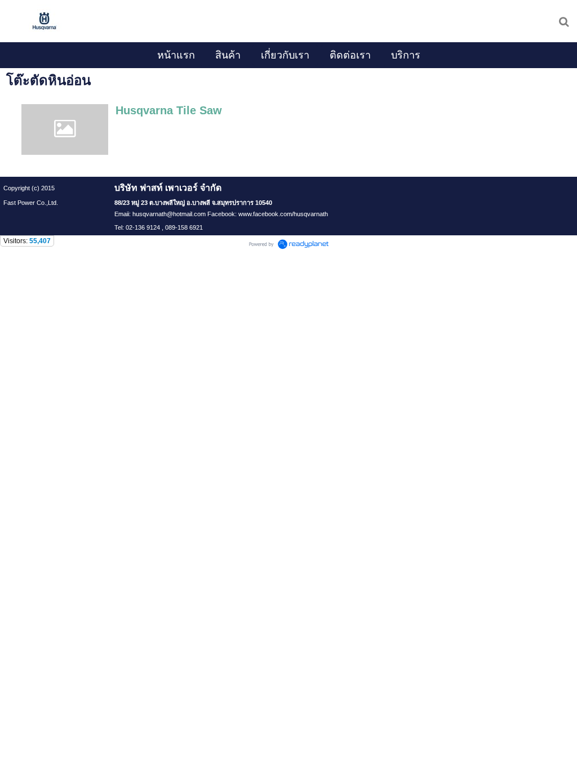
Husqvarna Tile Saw (169, 110)
